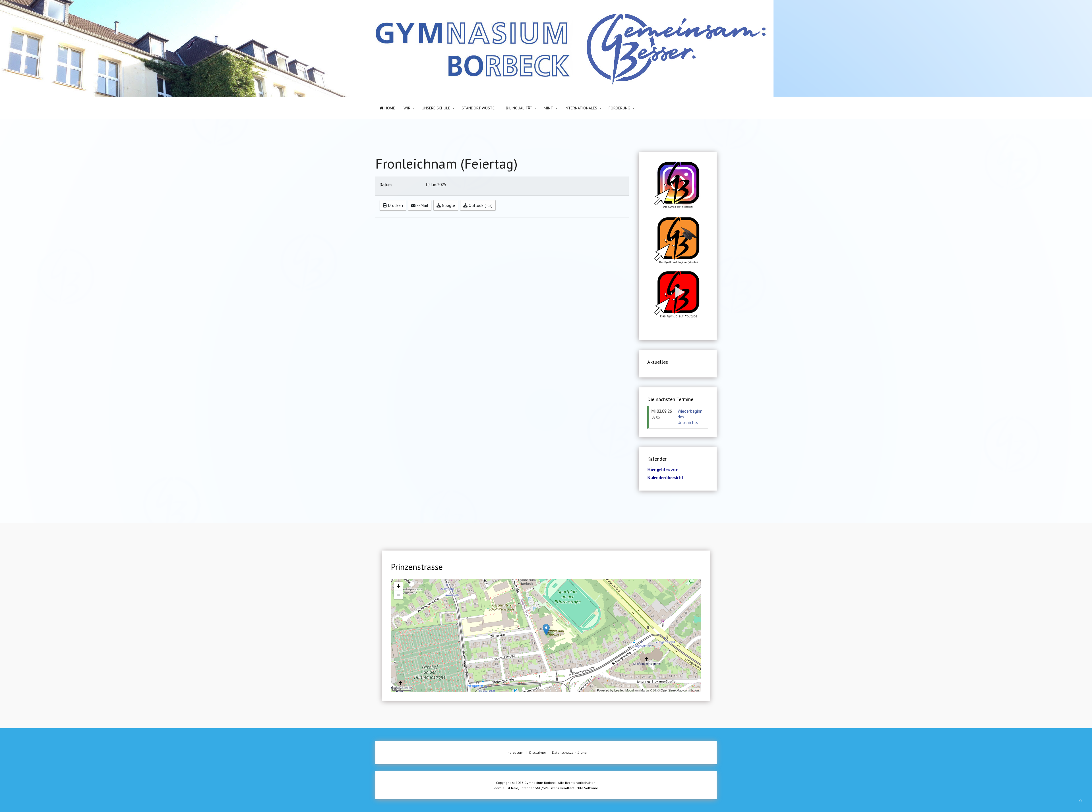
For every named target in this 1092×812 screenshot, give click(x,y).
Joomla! (499, 788)
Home (389, 108)
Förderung (619, 108)
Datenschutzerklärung (569, 752)
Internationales (580, 108)
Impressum (514, 752)
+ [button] (398, 586)
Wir (407, 108)
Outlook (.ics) (480, 205)
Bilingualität (519, 108)
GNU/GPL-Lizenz (547, 788)
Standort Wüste (478, 108)
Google (448, 205)
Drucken (395, 205)
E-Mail (421, 205)
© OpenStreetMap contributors (678, 690)
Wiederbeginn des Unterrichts (690, 416)
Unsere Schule (436, 108)
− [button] (398, 595)
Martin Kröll (648, 690)
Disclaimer (537, 752)
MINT (548, 108)
